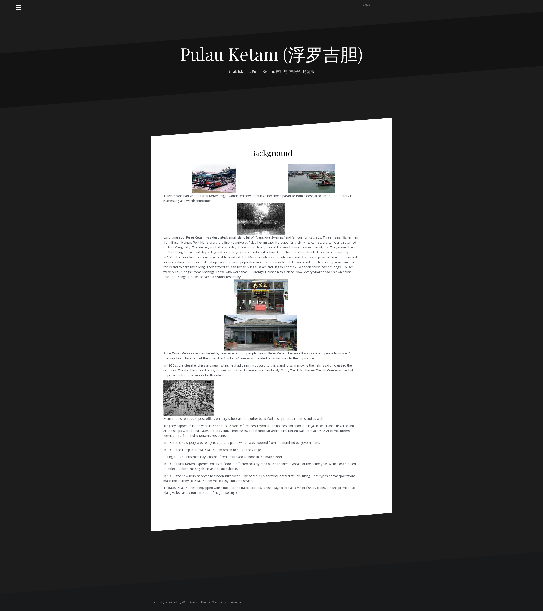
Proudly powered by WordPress (175, 602)
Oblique (217, 602)
